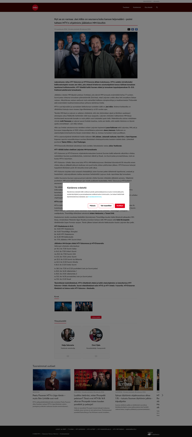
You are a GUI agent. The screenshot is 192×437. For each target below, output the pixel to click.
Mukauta (92, 206)
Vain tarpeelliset (106, 206)
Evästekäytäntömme (94, 197)
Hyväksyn (120, 206)
